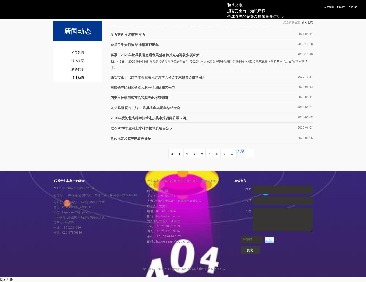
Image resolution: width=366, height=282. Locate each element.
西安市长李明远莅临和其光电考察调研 (139, 97)
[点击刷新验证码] (269, 240)
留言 (248, 211)
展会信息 (77, 69)
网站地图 (7, 279)
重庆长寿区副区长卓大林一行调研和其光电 (143, 87)
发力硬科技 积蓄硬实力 (128, 34)
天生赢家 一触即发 (334, 7)
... (232, 154)
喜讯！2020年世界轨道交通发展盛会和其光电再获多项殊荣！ (157, 55)
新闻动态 (307, 22)
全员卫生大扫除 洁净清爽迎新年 (135, 44)
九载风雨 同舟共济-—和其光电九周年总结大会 (145, 107)
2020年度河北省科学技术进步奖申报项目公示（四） (150, 118)
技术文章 (77, 60)
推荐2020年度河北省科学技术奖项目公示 (141, 128)
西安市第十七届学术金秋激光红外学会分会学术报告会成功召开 (158, 77)
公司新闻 (77, 52)
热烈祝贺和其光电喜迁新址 (131, 138)
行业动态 (77, 77)
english (353, 7)
